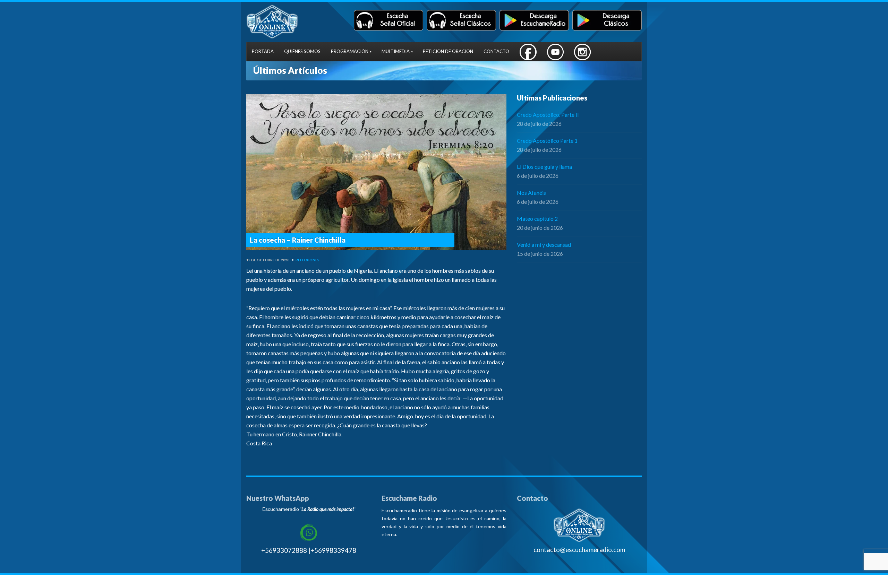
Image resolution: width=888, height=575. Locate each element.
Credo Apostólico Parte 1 (547, 140)
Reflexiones (307, 260)
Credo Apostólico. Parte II (548, 114)
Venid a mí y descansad (544, 244)
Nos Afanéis (531, 192)
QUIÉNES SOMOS (302, 51)
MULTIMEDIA (396, 51)
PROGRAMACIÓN (349, 51)
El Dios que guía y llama (544, 166)
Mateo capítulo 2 (537, 218)
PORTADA (263, 51)
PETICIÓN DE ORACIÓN (448, 51)
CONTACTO (496, 51)
